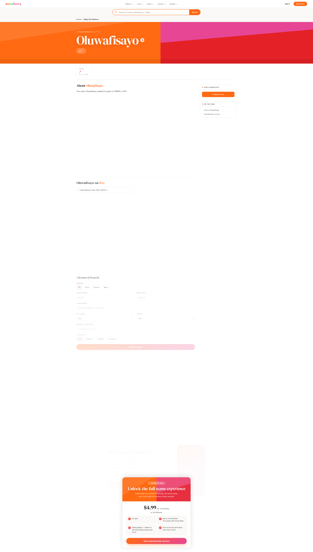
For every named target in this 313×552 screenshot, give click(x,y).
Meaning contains (84, 324)
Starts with (82, 293)
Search (195, 12)
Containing (81, 303)
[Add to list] (142, 40)
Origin (139, 314)
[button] (218, 94)
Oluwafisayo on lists (212, 114)
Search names (135, 347)
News (149, 4)
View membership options (156, 541)
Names (128, 4)
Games (172, 4)
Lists (139, 4)
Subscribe (300, 4)
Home (78, 19)
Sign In (287, 4)
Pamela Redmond (85, 32)
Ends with (141, 293)
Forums (161, 4)
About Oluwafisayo (211, 110)
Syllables (80, 314)
